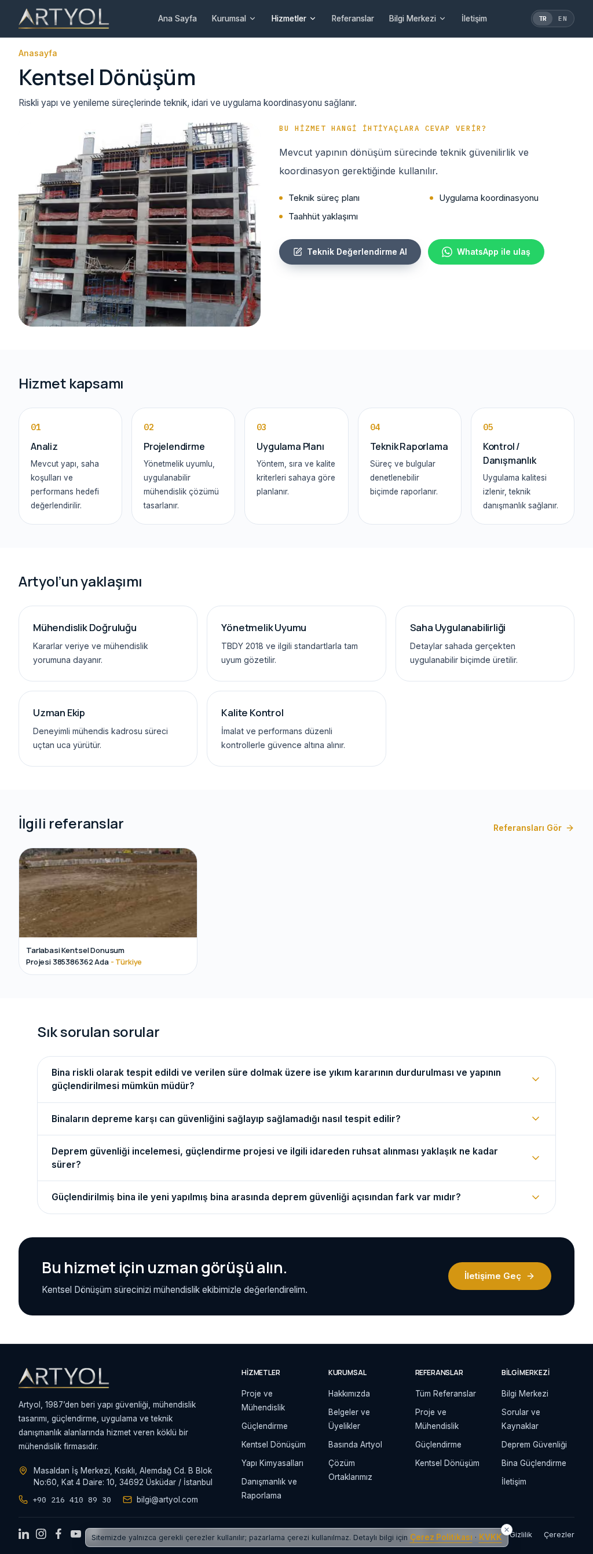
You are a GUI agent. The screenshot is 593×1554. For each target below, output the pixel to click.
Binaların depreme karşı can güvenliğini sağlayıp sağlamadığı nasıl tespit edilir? (226, 1118)
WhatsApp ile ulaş (493, 251)
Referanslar (353, 18)
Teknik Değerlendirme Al (357, 251)
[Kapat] (507, 1529)
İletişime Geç (492, 1275)
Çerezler (559, 1534)
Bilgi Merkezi (412, 18)
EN (562, 18)
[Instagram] (41, 1534)
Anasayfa (38, 53)
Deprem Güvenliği (534, 1444)
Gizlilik (521, 1534)
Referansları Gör (527, 828)
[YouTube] (76, 1534)
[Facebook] (58, 1534)
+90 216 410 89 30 (71, 1499)
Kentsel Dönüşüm (273, 1444)
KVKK (490, 1537)
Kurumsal (229, 18)
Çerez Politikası (441, 1537)
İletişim (474, 18)
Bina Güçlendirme (534, 1463)
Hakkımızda (349, 1393)
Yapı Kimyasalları (272, 1463)
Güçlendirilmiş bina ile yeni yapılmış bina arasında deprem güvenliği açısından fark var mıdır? (256, 1197)
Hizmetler (289, 18)
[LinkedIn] (24, 1534)
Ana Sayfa (177, 18)
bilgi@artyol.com (167, 1499)
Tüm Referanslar (445, 1393)
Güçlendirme (264, 1426)
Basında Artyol (355, 1444)
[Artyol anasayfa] (64, 18)
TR (543, 18)
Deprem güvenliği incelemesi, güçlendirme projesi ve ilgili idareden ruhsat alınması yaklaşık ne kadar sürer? (275, 1158)
